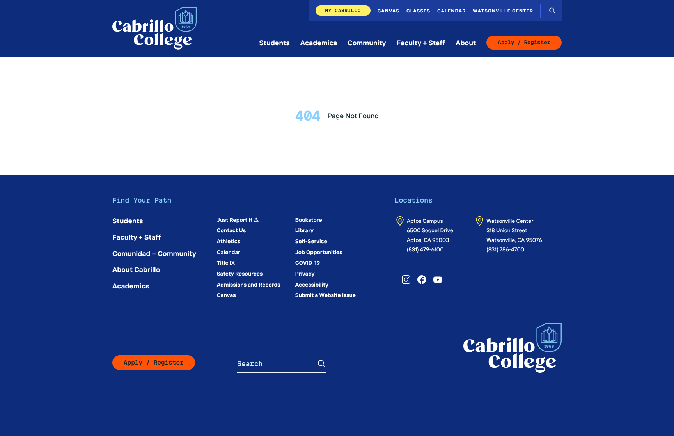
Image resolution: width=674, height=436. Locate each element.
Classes (418, 10)
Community (367, 42)
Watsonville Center (503, 10)
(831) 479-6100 (425, 249)
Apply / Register (524, 42)
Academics (318, 42)
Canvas (388, 10)
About (466, 42)
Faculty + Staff (421, 42)
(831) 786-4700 (505, 249)
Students (274, 42)
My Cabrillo (343, 10)
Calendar (451, 10)
